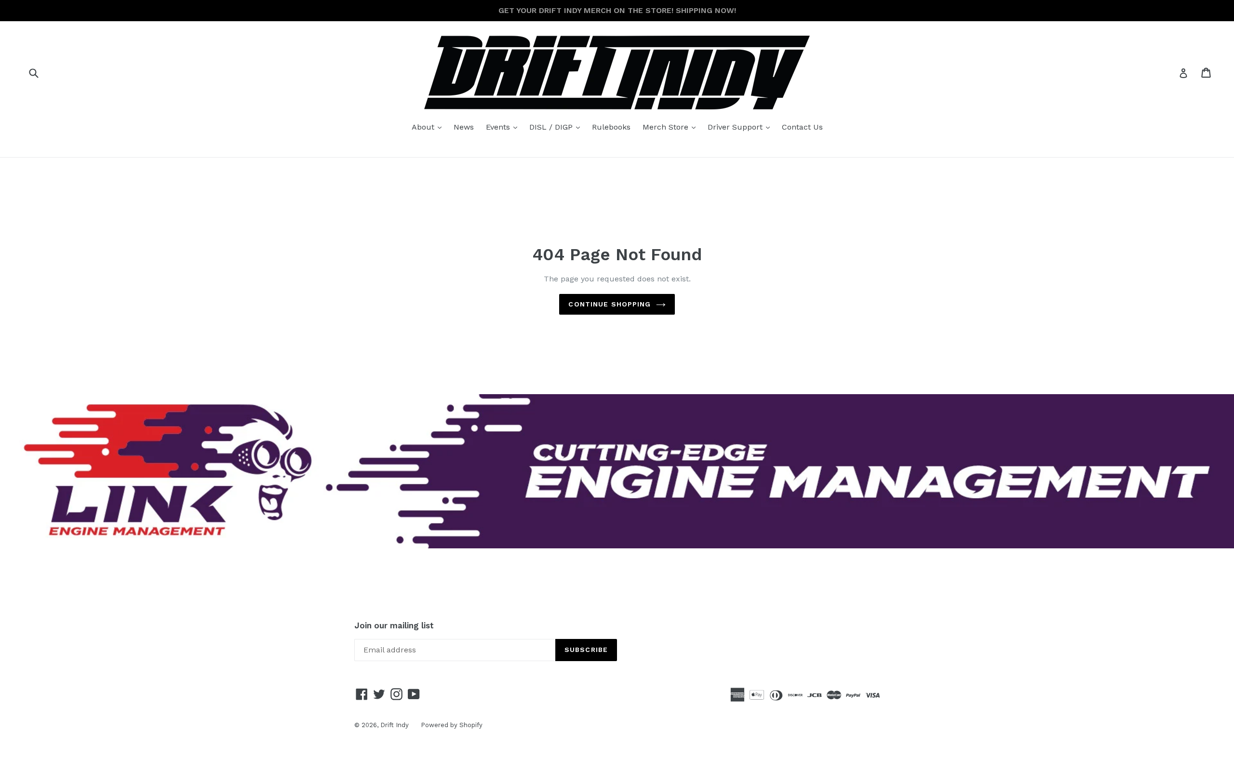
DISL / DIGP (557, 127)
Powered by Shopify (452, 725)
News (464, 127)
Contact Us (802, 127)
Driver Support (741, 127)
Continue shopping (609, 304)
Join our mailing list (394, 625)
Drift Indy (394, 725)
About (429, 127)
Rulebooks (611, 127)
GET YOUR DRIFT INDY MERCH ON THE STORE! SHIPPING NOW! (617, 10)
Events (504, 127)
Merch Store (671, 127)
